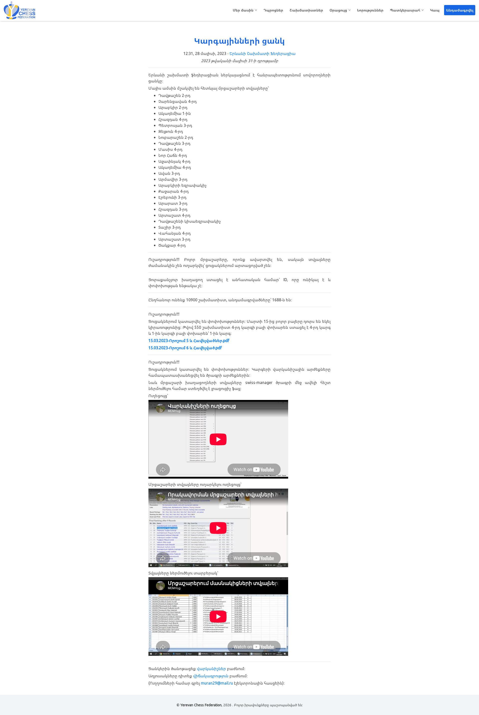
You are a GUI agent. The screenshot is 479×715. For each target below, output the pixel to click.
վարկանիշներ (211, 668)
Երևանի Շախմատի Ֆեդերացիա (263, 53)
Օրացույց (338, 10)
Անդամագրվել (459, 10)
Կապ (435, 10)
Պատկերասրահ (405, 10)
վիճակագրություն (211, 676)
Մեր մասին (243, 10)
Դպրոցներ (273, 10)
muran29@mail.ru (217, 683)
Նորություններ (370, 10)
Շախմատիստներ (306, 10)
